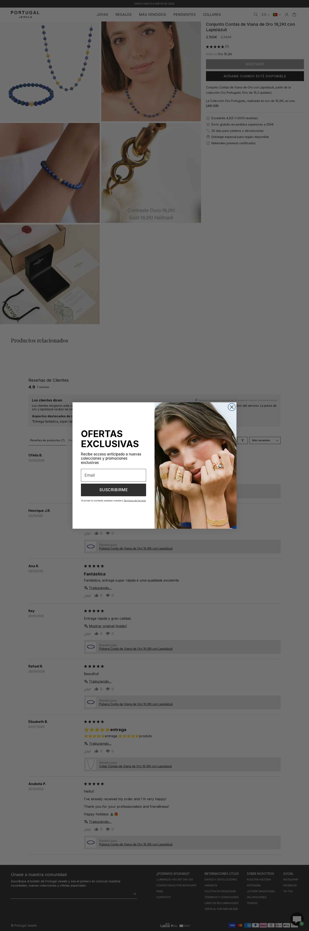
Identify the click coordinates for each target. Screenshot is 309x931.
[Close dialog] (231, 407)
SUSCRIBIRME (113, 489)
